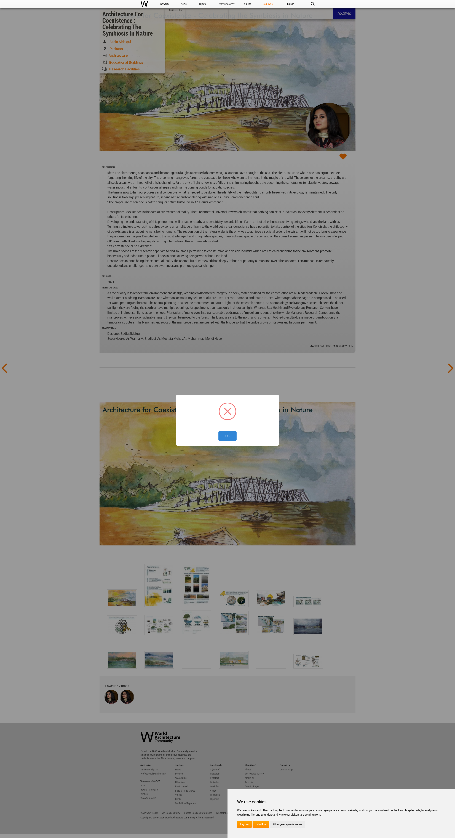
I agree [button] (244, 824)
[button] (312, 4)
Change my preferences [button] (287, 824)
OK (227, 436)
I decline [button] (261, 824)
